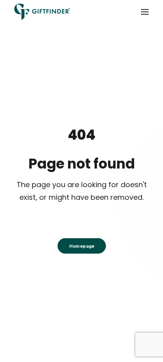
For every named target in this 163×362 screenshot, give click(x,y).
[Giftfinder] (42, 12)
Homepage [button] (81, 246)
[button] (145, 12)
